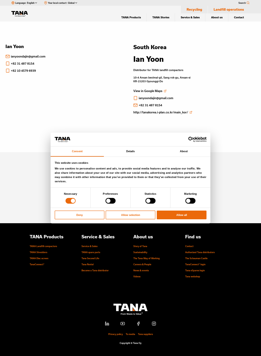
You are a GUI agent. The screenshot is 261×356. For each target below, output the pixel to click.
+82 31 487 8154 (22, 63)
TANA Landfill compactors (43, 246)
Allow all (181, 214)
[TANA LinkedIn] (107, 324)
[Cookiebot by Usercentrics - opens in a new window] (190, 139)
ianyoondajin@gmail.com (28, 56)
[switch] (110, 201)
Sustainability (140, 252)
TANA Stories (160, 17)
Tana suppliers (145, 334)
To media (130, 334)
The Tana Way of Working (146, 258)
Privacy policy (115, 334)
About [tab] (184, 151)
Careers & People (142, 264)
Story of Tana (140, 246)
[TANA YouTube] (123, 324)
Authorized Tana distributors (200, 252)
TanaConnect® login (195, 264)
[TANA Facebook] (138, 324)
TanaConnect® (37, 264)
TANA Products (131, 17)
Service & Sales (190, 17)
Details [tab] (130, 151)
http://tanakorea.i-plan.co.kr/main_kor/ (160, 112)
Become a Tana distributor (95, 270)
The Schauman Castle (196, 258)
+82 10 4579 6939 (23, 70)
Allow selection (130, 214)
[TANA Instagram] (154, 324)
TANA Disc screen (39, 258)
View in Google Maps (147, 91)
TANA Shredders (38, 252)
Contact (239, 17)
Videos (136, 276)
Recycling (194, 9)
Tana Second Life (90, 258)
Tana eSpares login (195, 270)
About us (217, 17)
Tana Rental (87, 264)
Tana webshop (192, 276)
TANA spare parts (90, 252)
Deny (79, 214)
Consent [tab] (77, 151)
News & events (141, 270)
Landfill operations (229, 9)
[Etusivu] (21, 13)
